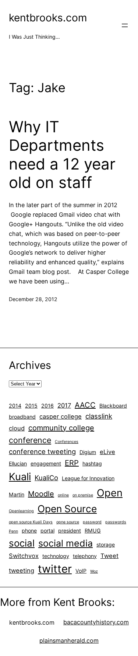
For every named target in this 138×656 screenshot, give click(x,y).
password (92, 522)
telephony (85, 556)
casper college (60, 416)
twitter (55, 568)
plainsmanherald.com (69, 640)
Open (110, 493)
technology (55, 556)
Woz (94, 571)
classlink (98, 416)
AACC (85, 405)
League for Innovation (88, 478)
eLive (107, 452)
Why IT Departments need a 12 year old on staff (62, 155)
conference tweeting (42, 451)
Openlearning (21, 511)
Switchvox (24, 555)
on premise (82, 495)
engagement (46, 463)
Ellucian (18, 463)
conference (30, 440)
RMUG (93, 530)
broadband (22, 417)
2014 (15, 405)
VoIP (80, 571)
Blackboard (113, 405)
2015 (31, 405)
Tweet (109, 555)
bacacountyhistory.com (96, 622)
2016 (47, 405)
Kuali (20, 477)
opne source (67, 522)
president (69, 530)
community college (61, 427)
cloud (17, 428)
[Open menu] (124, 25)
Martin (16, 494)
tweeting (21, 570)
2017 (64, 405)
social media (65, 543)
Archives (30, 365)
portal (47, 530)
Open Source (67, 508)
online (63, 495)
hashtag (92, 463)
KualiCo (46, 478)
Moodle (41, 493)
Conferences (66, 441)
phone (29, 530)
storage (105, 544)
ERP (72, 462)
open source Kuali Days (31, 522)
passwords (115, 522)
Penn (13, 531)
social (22, 543)
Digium (87, 452)
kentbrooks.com (48, 17)
